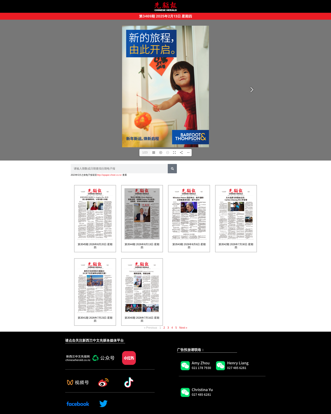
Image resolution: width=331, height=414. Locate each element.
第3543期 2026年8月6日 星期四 (189, 246)
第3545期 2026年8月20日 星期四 (95, 246)
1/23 (145, 152)
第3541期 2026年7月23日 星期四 (95, 319)
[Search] (172, 168)
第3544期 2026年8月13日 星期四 (142, 246)
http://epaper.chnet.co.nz (109, 175)
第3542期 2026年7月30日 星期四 (236, 246)
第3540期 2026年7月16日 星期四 (142, 319)
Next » (183, 327)
